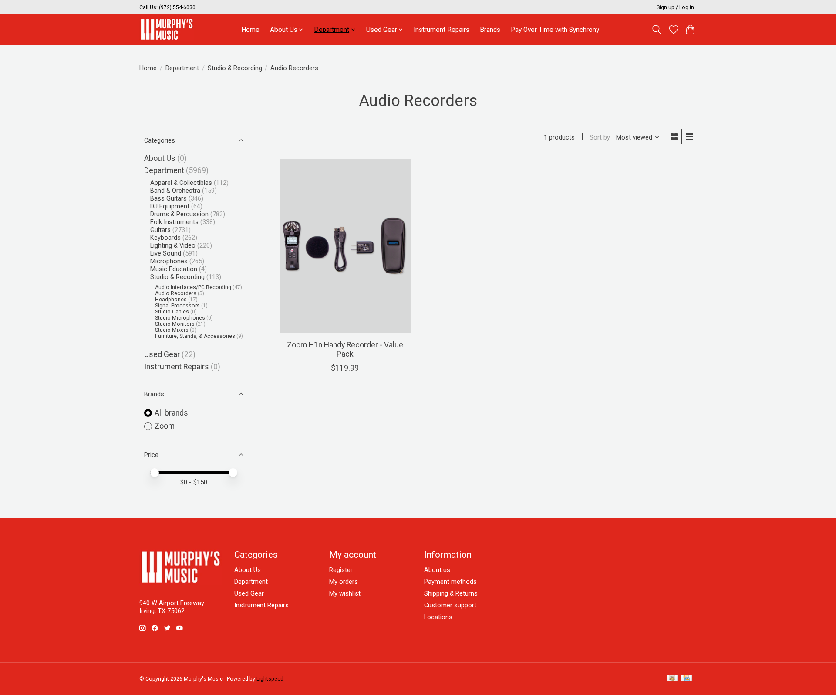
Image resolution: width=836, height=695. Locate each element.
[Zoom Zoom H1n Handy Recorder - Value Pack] (345, 246)
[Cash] (672, 679)
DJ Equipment (169, 206)
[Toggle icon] (657, 29)
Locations (438, 617)
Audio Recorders (175, 293)
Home (250, 30)
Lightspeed (269, 679)
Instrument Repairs (441, 30)
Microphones (169, 261)
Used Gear (162, 354)
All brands (171, 413)
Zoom (165, 426)
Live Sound (165, 253)
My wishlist (345, 593)
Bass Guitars (168, 198)
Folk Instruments (174, 222)
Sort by (600, 137)
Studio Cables (172, 312)
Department (182, 68)
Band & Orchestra (175, 190)
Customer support (450, 605)
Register (341, 570)
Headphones (171, 299)
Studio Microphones (180, 318)
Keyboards (165, 238)
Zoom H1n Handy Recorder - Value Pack (345, 349)
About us (437, 570)
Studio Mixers (172, 330)
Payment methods (450, 582)
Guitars (160, 230)
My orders (343, 582)
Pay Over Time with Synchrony (555, 30)
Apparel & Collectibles (181, 183)
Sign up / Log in (675, 7)
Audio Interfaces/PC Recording (193, 287)
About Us (159, 158)
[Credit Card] (686, 679)
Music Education (173, 269)
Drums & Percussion (179, 214)
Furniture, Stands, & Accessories (195, 336)
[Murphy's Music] (166, 29)
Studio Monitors (175, 324)
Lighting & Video (173, 245)
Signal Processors (177, 306)
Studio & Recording (235, 68)
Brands (490, 30)
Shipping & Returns (451, 593)
